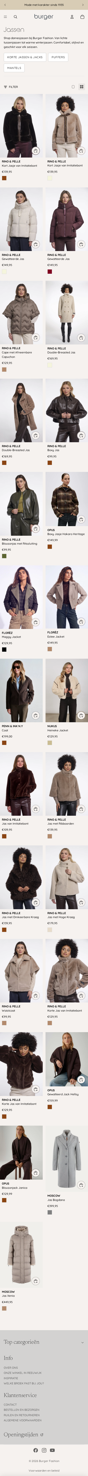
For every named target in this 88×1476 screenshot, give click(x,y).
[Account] (72, 17)
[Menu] (5, 16)
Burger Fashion (49, 1461)
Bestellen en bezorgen (21, 1409)
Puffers (58, 57)
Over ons (11, 1367)
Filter (13, 87)
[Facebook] (35, 1450)
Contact (10, 1404)
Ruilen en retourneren (22, 1415)
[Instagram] (44, 1450)
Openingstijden (21, 1435)
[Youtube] (52, 1450)
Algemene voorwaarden (23, 1420)
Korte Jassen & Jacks (25, 57)
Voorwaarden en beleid (44, 1470)
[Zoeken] (15, 17)
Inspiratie (11, 1378)
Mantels (14, 68)
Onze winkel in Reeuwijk (23, 1373)
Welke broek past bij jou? (24, 1383)
